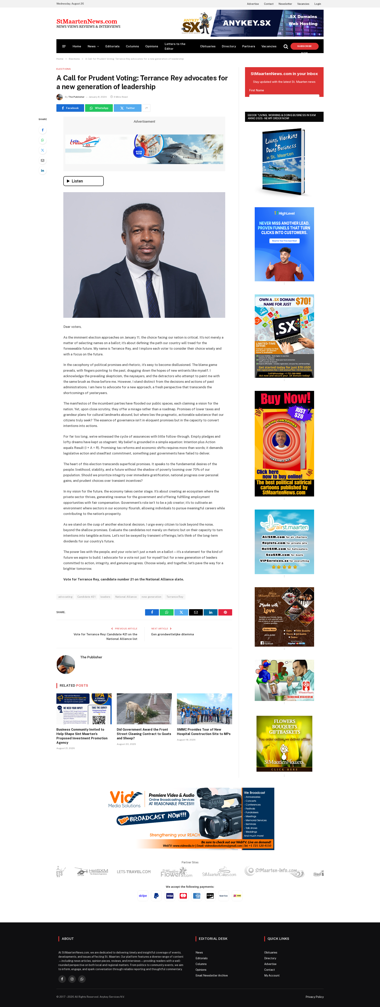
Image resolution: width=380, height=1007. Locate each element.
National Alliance (126, 596)
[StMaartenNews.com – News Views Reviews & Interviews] (88, 23)
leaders (105, 596)
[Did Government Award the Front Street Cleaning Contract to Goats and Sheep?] (144, 708)
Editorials (112, 46)
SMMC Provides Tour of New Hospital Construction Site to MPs (204, 732)
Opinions (151, 46)
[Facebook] (43, 130)
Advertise (253, 3)
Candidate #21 (86, 596)
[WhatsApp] (43, 140)
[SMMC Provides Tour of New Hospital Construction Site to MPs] (204, 708)
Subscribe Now (304, 47)
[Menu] (64, 46)
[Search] (286, 46)
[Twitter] (43, 150)
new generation (151, 596)
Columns (132, 46)
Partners (248, 46)
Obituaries (208, 46)
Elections (63, 69)
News (92, 46)
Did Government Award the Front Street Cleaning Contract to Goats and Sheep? (144, 734)
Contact (269, 3)
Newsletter (285, 3)
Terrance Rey (174, 596)
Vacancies (303, 3)
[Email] (43, 160)
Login (317, 3)
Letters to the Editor (175, 46)
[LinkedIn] (43, 170)
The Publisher (76, 96)
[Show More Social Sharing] (146, 108)
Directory (229, 46)
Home (77, 46)
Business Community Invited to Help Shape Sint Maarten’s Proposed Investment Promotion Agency (81, 736)
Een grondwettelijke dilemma (172, 634)
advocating (65, 596)
